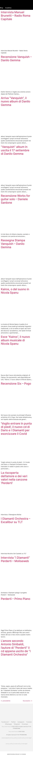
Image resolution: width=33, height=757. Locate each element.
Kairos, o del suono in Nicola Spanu (15, 290)
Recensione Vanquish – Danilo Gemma (16, 58)
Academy (8, 7)
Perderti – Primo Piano (15, 599)
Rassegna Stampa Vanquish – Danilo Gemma (13, 244)
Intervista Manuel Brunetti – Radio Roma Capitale (15, 15)
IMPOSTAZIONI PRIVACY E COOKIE (16, 754)
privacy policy (13, 738)
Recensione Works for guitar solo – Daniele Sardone (15, 199)
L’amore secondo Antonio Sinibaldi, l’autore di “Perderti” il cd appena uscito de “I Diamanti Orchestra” (16, 647)
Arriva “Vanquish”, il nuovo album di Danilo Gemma (15, 101)
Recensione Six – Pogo (16, 383)
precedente (5, 701)
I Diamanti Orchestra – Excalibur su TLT (15, 520)
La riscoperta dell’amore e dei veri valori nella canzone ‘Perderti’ (14, 478)
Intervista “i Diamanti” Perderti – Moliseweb (15, 559)
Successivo (27, 701)
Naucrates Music (6, 726)
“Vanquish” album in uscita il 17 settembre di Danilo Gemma (15, 150)
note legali (28, 738)
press (3, 738)
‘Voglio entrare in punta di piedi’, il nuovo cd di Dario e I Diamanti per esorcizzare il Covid (16, 428)
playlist (7, 738)
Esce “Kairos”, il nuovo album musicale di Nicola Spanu (15, 340)
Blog (1, 7)
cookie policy (21, 738)
